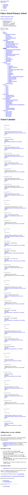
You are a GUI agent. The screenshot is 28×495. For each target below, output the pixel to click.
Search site (3, 484)
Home (4, 32)
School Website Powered (6, 476)
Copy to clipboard (4, 440)
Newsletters (8, 60)
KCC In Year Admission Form (12, 43)
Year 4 (7, 90)
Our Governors (9, 36)
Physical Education (12, 78)
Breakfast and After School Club (12, 54)
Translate (13, 23)
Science (10, 82)
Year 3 (7, 89)
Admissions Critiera (10, 42)
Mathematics (11, 74)
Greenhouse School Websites (18, 476)
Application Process (10, 41)
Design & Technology (12, 67)
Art (9, 64)
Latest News (5, 5)
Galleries (5, 6)
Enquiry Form (9, 112)
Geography (10, 70)
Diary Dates (5, 4)
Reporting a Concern (10, 96)
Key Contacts (8, 116)
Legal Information (20, 473)
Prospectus (8, 39)
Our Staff (8, 35)
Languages (10, 73)
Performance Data (9, 101)
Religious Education (12, 81)
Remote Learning (9, 83)
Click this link (6, 468)
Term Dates (8, 57)
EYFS (7, 85)
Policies (4, 8)
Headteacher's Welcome (11, 34)
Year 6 (7, 92)
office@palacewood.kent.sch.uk (11, 471)
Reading (10, 80)
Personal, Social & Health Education (15, 76)
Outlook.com (6, 443)
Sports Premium (9, 103)
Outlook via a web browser (8, 444)
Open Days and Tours (10, 44)
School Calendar (9, 59)
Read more (6, 140)
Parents (5, 48)
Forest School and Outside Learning (15, 69)
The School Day (9, 50)
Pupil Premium (9, 102)
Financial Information (10, 108)
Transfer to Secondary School (12, 47)
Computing (10, 66)
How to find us (9, 114)
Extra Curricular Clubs (10, 55)
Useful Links (8, 61)
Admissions (5, 40)
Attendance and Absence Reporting (13, 49)
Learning (5, 62)
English (9, 68)
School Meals (8, 53)
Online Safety (8, 97)
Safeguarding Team (10, 95)
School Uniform (9, 52)
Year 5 (7, 91)
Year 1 (7, 87)
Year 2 (7, 88)
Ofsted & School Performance (12, 99)
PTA (7, 56)
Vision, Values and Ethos (11, 37)
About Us (5, 33)
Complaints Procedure (10, 109)
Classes (4, 84)
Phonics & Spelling (12, 77)
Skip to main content (5, 1)
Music (9, 75)
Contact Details (9, 111)
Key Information (6, 98)
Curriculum (8, 63)
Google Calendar (16, 451)
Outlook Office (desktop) (8, 442)
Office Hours (8, 115)
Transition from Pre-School (11, 46)
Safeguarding (6, 94)
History (9, 71)
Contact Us (5, 110)
